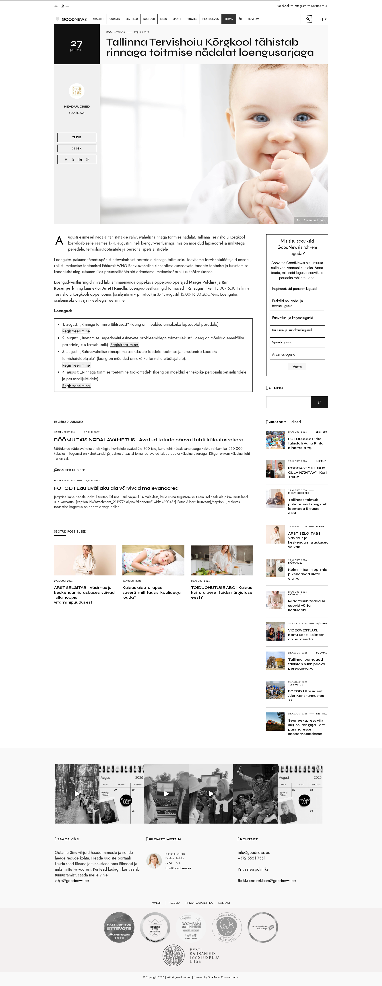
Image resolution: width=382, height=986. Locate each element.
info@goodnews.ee (254, 852)
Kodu (109, 32)
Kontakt (224, 902)
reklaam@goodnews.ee (276, 881)
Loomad (321, 652)
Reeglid (174, 902)
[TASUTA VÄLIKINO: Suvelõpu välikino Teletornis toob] (255, 794)
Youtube (316, 6)
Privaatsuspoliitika (253, 869)
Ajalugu (321, 623)
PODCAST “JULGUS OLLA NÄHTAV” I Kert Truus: (307, 472)
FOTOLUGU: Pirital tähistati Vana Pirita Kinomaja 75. (306, 443)
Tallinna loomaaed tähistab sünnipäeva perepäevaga (306, 663)
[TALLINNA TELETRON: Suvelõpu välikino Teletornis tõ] (211, 794)
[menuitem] (98, 19)
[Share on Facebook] (66, 159)
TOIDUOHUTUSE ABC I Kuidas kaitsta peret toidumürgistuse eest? (221, 592)
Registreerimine (76, 331)
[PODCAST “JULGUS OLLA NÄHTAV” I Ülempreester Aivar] (300, 794)
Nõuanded (295, 563)
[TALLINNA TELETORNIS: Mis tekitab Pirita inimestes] (166, 794)
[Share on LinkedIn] (80, 159)
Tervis (120, 32)
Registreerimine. (124, 345)
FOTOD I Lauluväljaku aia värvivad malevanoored (116, 488)
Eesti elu (69, 432)
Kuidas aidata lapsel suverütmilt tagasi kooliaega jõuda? (151, 592)
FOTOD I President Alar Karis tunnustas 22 (306, 695)
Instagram (300, 6)
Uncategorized (298, 493)
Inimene (321, 461)
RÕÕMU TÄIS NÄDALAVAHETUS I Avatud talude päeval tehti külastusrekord (149, 440)
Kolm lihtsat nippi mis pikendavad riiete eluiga (307, 574)
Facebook (283, 6)
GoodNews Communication (223, 977)
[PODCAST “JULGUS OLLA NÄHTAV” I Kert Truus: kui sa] (121, 794)
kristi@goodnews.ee (178, 868)
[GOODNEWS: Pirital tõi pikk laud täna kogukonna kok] (77, 794)
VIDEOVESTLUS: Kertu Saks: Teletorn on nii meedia (306, 634)
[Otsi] (319, 402)
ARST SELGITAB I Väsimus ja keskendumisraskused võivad (308, 540)
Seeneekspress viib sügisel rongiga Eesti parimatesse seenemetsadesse (307, 727)
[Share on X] (73, 159)
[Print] (87, 159)
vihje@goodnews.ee (72, 881)
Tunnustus (295, 684)
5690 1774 (172, 863)
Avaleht (157, 902)
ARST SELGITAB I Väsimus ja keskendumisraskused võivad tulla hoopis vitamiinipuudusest (84, 595)
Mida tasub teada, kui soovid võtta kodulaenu (307, 605)
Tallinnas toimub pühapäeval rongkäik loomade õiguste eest (307, 506)
